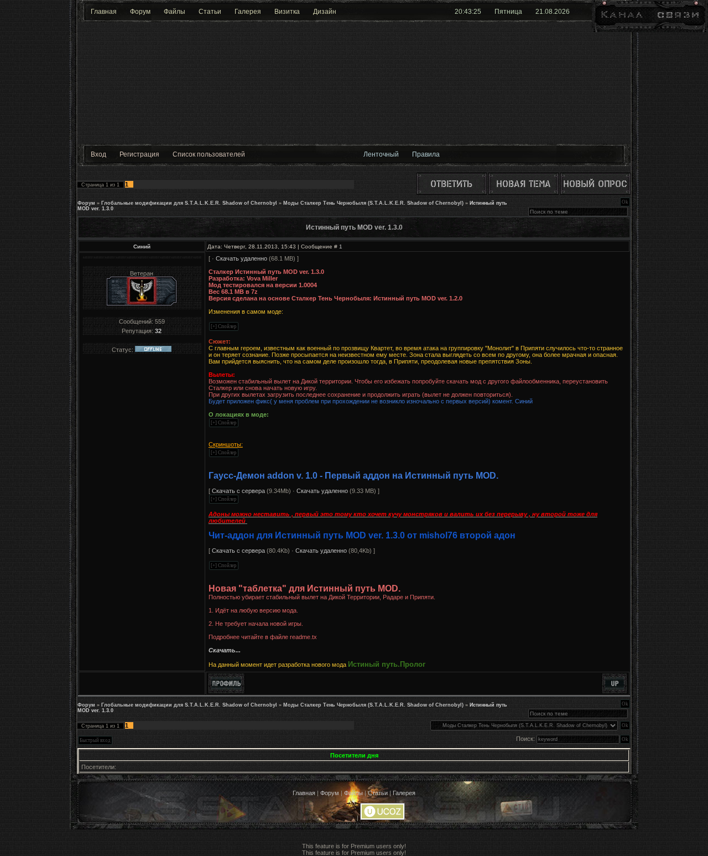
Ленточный (381, 154)
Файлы (174, 11)
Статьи (210, 11)
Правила (426, 154)
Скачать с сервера (238, 490)
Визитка (287, 11)
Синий (141, 246)
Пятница (508, 11)
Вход (98, 154)
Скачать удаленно (241, 258)
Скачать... (225, 650)
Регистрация (139, 154)
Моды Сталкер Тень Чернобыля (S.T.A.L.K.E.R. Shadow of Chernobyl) (373, 203)
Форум (140, 11)
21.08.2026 (552, 11)
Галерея (248, 11)
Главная (104, 11)
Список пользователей (209, 154)
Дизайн (324, 11)
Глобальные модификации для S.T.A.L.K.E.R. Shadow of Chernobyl (189, 203)
